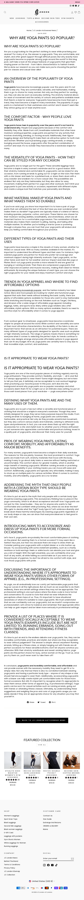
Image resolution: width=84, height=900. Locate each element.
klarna (45, 829)
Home (29, 30)
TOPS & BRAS (33, 18)
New (12, 18)
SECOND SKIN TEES (50, 18)
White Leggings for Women (15, 843)
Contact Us (47, 816)
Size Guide (47, 819)
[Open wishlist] (75, 12)
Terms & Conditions (12, 864)
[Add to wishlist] (18, 754)
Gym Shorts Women (12, 839)
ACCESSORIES (42, 22)
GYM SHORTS (67, 18)
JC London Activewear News (44, 30)
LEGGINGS (20, 18)
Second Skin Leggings (12, 826)
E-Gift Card (8, 833)
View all (42, 745)
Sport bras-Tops (10, 819)
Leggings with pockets (13, 836)
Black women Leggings (13, 829)
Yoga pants (9, 166)
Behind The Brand (11, 861)
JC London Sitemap (12, 871)
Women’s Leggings (11, 816)
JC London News (10, 858)
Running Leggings (11, 846)
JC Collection (9, 875)
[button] (11, 779)
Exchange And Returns (52, 822)
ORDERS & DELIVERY (50, 826)
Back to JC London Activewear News (43, 720)
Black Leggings (10, 822)
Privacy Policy (9, 868)
